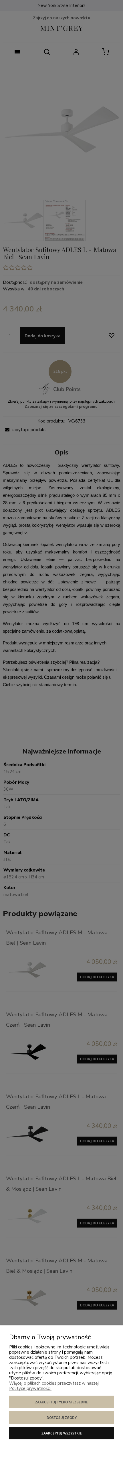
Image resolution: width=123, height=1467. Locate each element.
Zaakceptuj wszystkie (61, 1433)
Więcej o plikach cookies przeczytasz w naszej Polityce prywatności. (54, 1385)
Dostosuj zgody (62, 1417)
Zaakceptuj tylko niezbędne (61, 1402)
